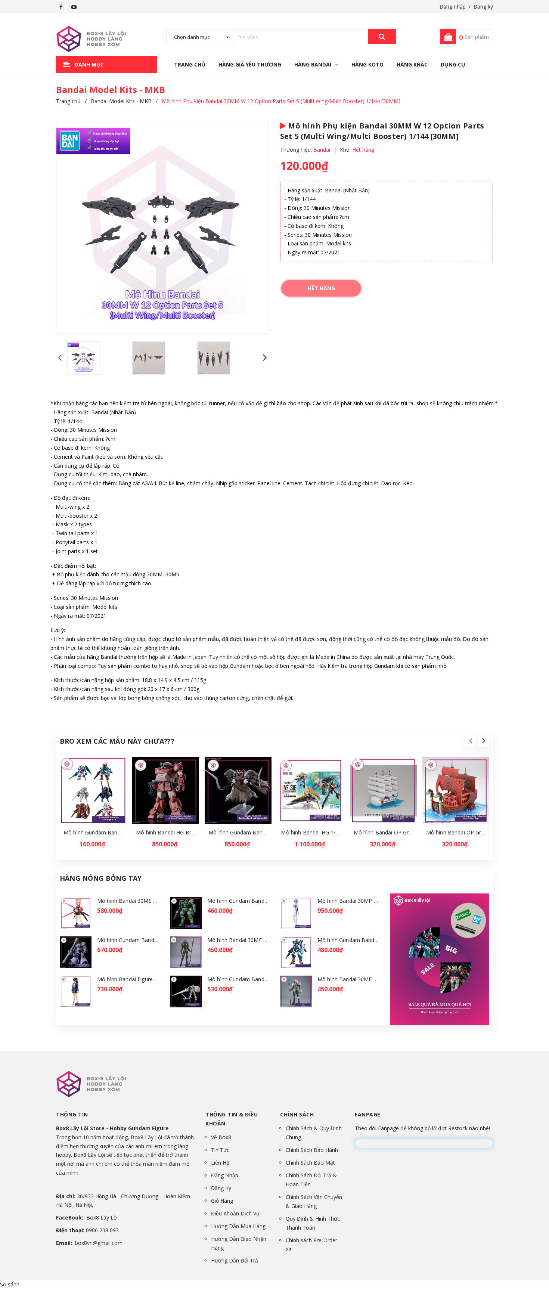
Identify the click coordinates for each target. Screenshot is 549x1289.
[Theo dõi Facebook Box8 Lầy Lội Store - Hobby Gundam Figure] (60, 6)
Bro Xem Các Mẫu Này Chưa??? (117, 741)
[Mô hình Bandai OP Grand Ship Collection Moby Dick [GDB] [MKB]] (383, 790)
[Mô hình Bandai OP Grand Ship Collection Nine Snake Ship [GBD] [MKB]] (455, 790)
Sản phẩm (474, 36)
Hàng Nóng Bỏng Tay (101, 878)
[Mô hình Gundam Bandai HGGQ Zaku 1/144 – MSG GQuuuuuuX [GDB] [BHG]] (186, 913)
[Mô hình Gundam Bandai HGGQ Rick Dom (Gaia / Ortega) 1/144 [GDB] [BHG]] (76, 952)
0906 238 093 (102, 1230)
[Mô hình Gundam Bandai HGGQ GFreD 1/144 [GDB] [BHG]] (296, 952)
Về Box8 (221, 1137)
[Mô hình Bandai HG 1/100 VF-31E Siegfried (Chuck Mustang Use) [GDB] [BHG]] (310, 790)
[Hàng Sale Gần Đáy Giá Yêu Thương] (439, 959)
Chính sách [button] (297, 1114)
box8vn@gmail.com (98, 1242)
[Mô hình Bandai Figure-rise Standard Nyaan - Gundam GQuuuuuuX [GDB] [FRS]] (76, 991)
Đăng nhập (453, 6)
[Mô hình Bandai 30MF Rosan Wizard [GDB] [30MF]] (186, 952)
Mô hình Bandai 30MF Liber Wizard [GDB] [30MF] (378, 979)
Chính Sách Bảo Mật (310, 1162)
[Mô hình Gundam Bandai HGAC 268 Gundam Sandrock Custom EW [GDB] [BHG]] (238, 790)
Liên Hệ (220, 1162)
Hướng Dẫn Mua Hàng (238, 1226)
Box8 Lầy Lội (102, 1217)
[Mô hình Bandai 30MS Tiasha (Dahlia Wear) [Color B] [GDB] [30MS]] (76, 913)
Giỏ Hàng (222, 1200)
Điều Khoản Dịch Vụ (235, 1213)
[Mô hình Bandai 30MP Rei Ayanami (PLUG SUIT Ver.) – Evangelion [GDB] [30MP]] (296, 913)
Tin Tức (220, 1149)
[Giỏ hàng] (446, 36)
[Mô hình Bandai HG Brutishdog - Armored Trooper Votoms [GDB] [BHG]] (165, 790)
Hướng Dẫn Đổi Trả (234, 1260)
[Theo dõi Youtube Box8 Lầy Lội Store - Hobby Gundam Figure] (74, 6)
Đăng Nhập (224, 1175)
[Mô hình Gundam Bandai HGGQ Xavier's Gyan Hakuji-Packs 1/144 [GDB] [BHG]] (186, 991)
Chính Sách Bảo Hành (312, 1149)
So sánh (9, 1284)
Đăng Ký (221, 1188)
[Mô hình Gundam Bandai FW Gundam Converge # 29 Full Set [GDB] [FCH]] (93, 790)
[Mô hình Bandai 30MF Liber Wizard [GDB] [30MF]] (296, 991)
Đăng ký (483, 6)
